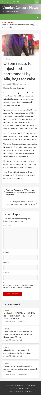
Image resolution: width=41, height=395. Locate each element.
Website (6, 273)
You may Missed (11, 305)
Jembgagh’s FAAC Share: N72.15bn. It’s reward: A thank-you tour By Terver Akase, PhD (19, 316)
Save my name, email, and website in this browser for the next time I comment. (18, 286)
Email (6, 263)
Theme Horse (23, 388)
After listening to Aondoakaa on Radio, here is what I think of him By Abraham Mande (18, 334)
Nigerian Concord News (20, 8)
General (6, 59)
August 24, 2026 (9, 375)
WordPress (28, 391)
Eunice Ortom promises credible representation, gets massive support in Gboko (20, 369)
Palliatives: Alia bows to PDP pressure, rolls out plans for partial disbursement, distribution (20, 192)
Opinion (6, 310)
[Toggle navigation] (5, 17)
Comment (7, 225)
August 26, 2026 (9, 322)
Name (6, 253)
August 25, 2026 (9, 340)
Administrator (22, 84)
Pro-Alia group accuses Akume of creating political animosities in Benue (21, 203)
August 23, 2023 (9, 84)
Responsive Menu (37, 2)
